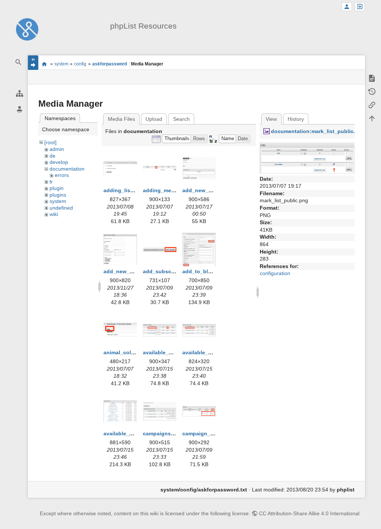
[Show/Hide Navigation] (33, 62)
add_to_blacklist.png (209, 271)
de (52, 156)
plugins (57, 195)
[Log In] (360, 7)
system (61, 64)
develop (58, 162)
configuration (275, 273)
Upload (153, 119)
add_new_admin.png (209, 190)
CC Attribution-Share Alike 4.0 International (309, 513)
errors (62, 175)
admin (56, 149)
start (44, 64)
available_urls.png (126, 433)
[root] (50, 142)
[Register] (347, 7)
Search (181, 119)
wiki (53, 214)
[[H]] (27, 29)
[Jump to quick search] (18, 62)
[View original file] (307, 158)
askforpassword (109, 64)
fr (51, 182)
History (296, 119)
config (80, 64)
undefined (61, 208)
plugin (56, 188)
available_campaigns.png (175, 352)
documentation (66, 169)
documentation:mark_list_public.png (318, 131)
